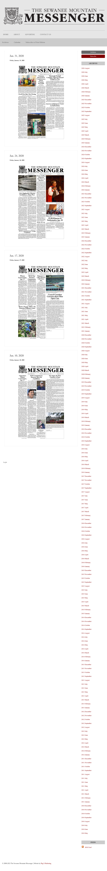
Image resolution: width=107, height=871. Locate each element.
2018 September (86, 441)
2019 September (86, 394)
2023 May (84, 221)
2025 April (84, 131)
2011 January (85, 802)
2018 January (85, 472)
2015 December (86, 570)
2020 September (86, 347)
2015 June (84, 594)
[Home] (54, 16)
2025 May (84, 127)
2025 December (86, 99)
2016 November (86, 527)
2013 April (84, 696)
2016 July (84, 543)
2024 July (84, 166)
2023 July (84, 213)
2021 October (85, 296)
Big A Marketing (46, 863)
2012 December (86, 711)
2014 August (85, 633)
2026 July (84, 72)
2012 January (85, 755)
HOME (5, 34)
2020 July (84, 354)
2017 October (85, 484)
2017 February (86, 515)
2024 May (84, 174)
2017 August (85, 492)
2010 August (85, 821)
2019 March (85, 417)
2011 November (86, 762)
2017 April (84, 507)
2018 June (84, 453)
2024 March (85, 182)
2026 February (86, 92)
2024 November (86, 150)
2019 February (86, 421)
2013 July (84, 684)
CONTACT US (45, 34)
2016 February (86, 562)
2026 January (85, 96)
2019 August (85, 398)
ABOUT (17, 34)
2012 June (84, 735)
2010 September (86, 817)
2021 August (85, 303)
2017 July (84, 496)
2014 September (86, 629)
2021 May (84, 315)
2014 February (86, 657)
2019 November (86, 386)
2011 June (84, 782)
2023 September (86, 205)
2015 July (84, 590)
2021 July (84, 307)
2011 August (85, 774)
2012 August (85, 727)
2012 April (84, 743)
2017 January (85, 519)
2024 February (86, 186)
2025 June (84, 123)
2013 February (86, 704)
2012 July (84, 731)
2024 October (85, 154)
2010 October (85, 813)
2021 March (85, 323)
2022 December (86, 241)
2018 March (85, 464)
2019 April (84, 413)
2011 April (84, 790)
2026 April (84, 84)
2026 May (84, 80)
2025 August (85, 115)
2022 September (86, 252)
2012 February (86, 751)
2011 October (85, 766)
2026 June (84, 76)
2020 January (85, 378)
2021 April (84, 319)
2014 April (84, 649)
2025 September (86, 111)
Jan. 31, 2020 (17, 56)
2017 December (86, 476)
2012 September (86, 723)
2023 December (86, 194)
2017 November (86, 480)
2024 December (86, 147)
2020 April (84, 366)
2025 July (84, 119)
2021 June (84, 311)
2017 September (86, 488)
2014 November (86, 621)
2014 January (85, 660)
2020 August (85, 351)
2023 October (85, 201)
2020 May (84, 362)
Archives (5, 42)
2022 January (85, 284)
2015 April (84, 602)
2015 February (86, 609)
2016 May (84, 551)
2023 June (84, 217)
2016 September (86, 535)
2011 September (86, 770)
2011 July (84, 778)
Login (5, 462)
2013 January (85, 708)
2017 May (84, 504)
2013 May (84, 692)
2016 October (85, 531)
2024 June (84, 170)
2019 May (84, 409)
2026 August (85, 68)
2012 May (84, 739)
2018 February (86, 468)
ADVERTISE (30, 34)
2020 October (85, 343)
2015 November (86, 574)
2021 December (86, 288)
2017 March (85, 511)
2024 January (85, 190)
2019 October (85, 390)
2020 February (86, 374)
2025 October (85, 107)
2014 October (85, 625)
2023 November (86, 198)
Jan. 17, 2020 (17, 255)
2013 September (86, 676)
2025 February (86, 139)
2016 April (84, 555)
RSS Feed (88, 847)
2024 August (85, 162)
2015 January (85, 613)
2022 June (84, 264)
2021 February (86, 327)
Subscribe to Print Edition (35, 42)
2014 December (86, 617)
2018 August (85, 445)
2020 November (86, 339)
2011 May (84, 786)
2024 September (86, 158)
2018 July (84, 449)
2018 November (86, 433)
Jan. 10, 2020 (17, 355)
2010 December (86, 806)
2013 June (84, 688)
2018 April (84, 460)
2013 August (85, 680)
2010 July (84, 825)
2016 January (85, 566)
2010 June (84, 829)
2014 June (84, 641)
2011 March (85, 794)
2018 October (85, 437)
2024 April (84, 178)
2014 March (85, 653)
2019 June (84, 405)
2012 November (86, 715)
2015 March (85, 606)
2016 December (86, 523)
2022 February (86, 280)
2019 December (86, 382)
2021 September (86, 300)
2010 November (86, 809)
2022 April (84, 272)
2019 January (85, 425)
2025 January (85, 143)
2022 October (85, 249)
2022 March (85, 276)
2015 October (85, 578)
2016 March (85, 558)
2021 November (86, 292)
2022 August (85, 256)
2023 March (85, 229)
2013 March (85, 700)
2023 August (85, 209)
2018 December (86, 429)
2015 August (85, 586)
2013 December (86, 664)
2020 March (85, 370)
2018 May (84, 456)
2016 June (84, 547)
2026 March (85, 88)
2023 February (86, 233)
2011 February (86, 798)
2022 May (84, 268)
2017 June (84, 500)
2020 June (84, 358)
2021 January (85, 331)
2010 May (84, 833)
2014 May (84, 645)
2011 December (86, 758)
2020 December (86, 335)
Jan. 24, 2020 (17, 155)
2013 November (86, 668)
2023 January (85, 237)
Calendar (17, 42)
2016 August (85, 539)
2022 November (86, 245)
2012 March (85, 747)
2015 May (84, 598)
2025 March (85, 135)
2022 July (84, 260)
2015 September (86, 582)
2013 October (85, 672)
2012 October (85, 719)
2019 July (84, 402)
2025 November (86, 103)
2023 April (84, 225)
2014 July (84, 637)
